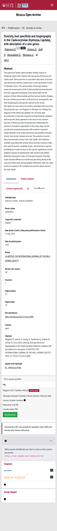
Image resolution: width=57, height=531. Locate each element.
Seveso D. (32, 49)
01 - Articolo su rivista (31, 27)
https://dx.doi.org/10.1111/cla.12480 (19, 316)
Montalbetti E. (14, 55)
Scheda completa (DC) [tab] (14, 188)
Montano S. (28, 55)
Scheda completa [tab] (27, 178)
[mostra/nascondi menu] (52, 5)
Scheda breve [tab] (11, 178)
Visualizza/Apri (10, 414)
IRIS (3, 27)
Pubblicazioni (14, 27)
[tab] (28, 189)
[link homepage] (9, 5)
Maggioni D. (10, 49)
